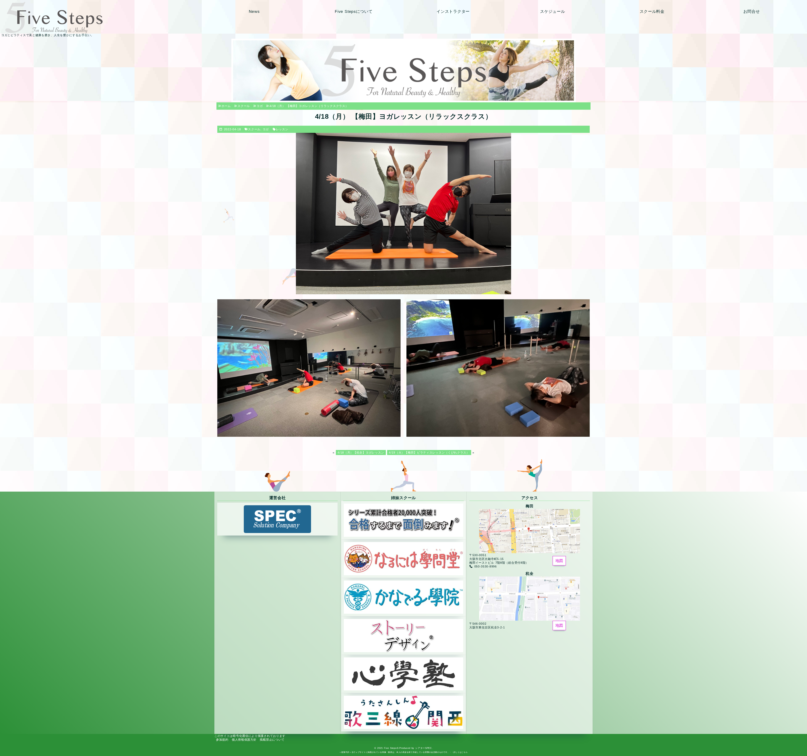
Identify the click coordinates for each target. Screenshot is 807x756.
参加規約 (222, 739)
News (254, 11)
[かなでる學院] (403, 597)
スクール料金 (652, 11)
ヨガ (266, 129)
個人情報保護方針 (244, 739)
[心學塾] (403, 673)
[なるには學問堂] (403, 558)
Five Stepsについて (353, 11)
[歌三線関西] (403, 712)
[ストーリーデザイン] (403, 635)
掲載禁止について (272, 739)
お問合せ (751, 11)
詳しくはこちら (461, 752)
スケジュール (552, 11)
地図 (559, 561)
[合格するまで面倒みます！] (403, 520)
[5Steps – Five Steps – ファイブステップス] (101, 17)
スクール (254, 129)
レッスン (282, 129)
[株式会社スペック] (277, 519)
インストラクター (453, 11)
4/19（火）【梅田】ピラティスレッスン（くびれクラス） (429, 452)
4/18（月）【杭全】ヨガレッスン (361, 452)
